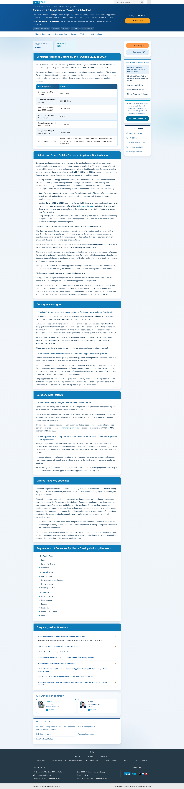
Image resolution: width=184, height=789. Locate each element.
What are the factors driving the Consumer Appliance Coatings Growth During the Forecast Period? (72, 683)
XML (136, 760)
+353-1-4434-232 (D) (137, 142)
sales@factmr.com (135, 151)
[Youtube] (146, 773)
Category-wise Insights (135, 89)
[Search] (142, 2)
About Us (77, 756)
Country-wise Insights (135, 85)
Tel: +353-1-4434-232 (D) (85, 778)
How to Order (41, 760)
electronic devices (85, 206)
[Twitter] (140, 773)
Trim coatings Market (86, 734)
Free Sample (139, 45)
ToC (82, 34)
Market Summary (42, 34)
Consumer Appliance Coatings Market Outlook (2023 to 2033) (136, 69)
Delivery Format (57, 760)
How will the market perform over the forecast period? (58, 646)
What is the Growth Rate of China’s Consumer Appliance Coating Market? (66, 658)
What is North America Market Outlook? (53, 652)
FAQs (73, 34)
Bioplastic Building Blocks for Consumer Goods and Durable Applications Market (55, 728)
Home (34, 7)
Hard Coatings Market (44, 739)
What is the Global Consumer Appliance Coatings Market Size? (62, 636)
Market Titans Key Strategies (137, 94)
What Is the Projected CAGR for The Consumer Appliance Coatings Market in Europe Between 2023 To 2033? (74, 670)
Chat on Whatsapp (135, 133)
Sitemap (144, 760)
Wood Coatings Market (86, 727)
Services (90, 756)
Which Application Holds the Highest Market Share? (57, 663)
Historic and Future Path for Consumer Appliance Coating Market (137, 78)
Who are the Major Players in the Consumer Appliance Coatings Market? (65, 677)
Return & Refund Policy (76, 760)
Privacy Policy (94, 760)
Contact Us (103, 756)
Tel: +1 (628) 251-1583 (40, 778)
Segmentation (61, 34)
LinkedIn (51, 710)
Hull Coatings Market (44, 734)
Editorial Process (136, 118)
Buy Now (139, 21)
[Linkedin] (143, 773)
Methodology (96, 34)
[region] (77, 115)
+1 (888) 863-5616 (136, 147)
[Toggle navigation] (149, 2)
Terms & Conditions (111, 760)
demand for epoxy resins (69, 428)
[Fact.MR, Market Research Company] (39, 2)
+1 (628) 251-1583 (135, 138)
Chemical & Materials (45, 7)
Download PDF (139, 52)
